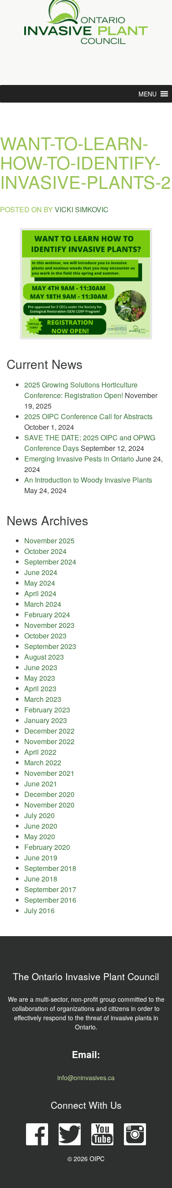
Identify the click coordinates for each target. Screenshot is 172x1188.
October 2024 (45, 551)
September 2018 (50, 868)
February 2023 (47, 710)
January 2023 (45, 720)
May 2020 (39, 836)
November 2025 (49, 540)
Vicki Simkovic (81, 209)
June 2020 (40, 826)
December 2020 (49, 794)
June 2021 (40, 783)
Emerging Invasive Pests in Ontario (79, 459)
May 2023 (39, 678)
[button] (147, 94)
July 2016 (39, 910)
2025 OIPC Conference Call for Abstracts (88, 416)
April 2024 (40, 593)
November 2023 (49, 625)
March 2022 (42, 762)
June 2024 (40, 572)
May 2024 (39, 583)
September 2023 (50, 646)
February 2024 (47, 614)
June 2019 (40, 857)
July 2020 (39, 815)
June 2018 (40, 879)
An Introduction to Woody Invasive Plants (88, 480)
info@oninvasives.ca (86, 1077)
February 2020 (47, 847)
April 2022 (40, 752)
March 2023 (42, 699)
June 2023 (40, 667)
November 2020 (49, 805)
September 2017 (50, 889)
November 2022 (49, 741)
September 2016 (50, 900)
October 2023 (45, 636)
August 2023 (44, 657)
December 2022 (49, 731)
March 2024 (42, 604)
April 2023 (40, 688)
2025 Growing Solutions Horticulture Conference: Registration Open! (81, 390)
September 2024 (50, 562)
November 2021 (49, 773)
